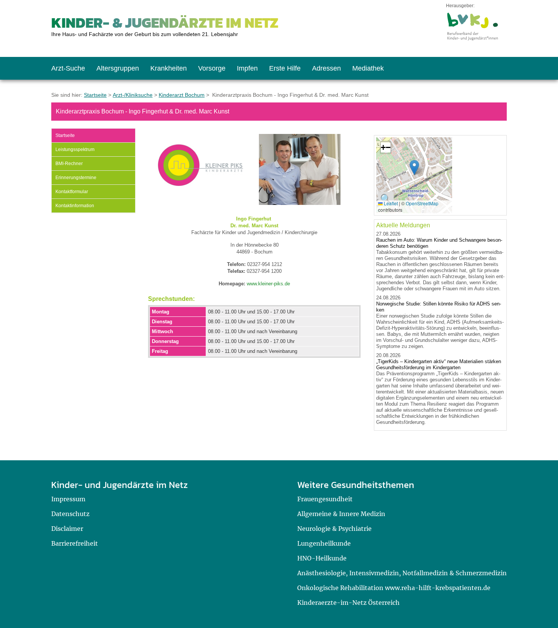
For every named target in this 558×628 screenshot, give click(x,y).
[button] (414, 167)
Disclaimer (67, 528)
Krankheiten (168, 68)
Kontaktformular (71, 191)
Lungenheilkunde (324, 543)
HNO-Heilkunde (322, 558)
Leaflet (390, 203)
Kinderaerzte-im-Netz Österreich (348, 602)
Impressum (68, 499)
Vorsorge (211, 68)
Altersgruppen (117, 68)
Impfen (247, 68)
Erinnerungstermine (75, 177)
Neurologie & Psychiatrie (334, 528)
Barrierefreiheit (74, 543)
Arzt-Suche (68, 68)
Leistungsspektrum (75, 149)
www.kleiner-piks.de (268, 283)
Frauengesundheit (325, 499)
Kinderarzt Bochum (182, 95)
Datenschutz (70, 514)
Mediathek (368, 68)
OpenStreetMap (422, 203)
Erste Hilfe (285, 68)
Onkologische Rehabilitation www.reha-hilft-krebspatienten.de (393, 588)
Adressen (326, 68)
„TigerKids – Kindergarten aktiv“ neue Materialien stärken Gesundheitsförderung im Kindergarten (438, 364)
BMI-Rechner (69, 163)
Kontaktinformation (74, 205)
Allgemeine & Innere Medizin (341, 514)
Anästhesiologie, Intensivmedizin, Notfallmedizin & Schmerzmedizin (402, 573)
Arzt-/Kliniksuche (133, 95)
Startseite (95, 95)
